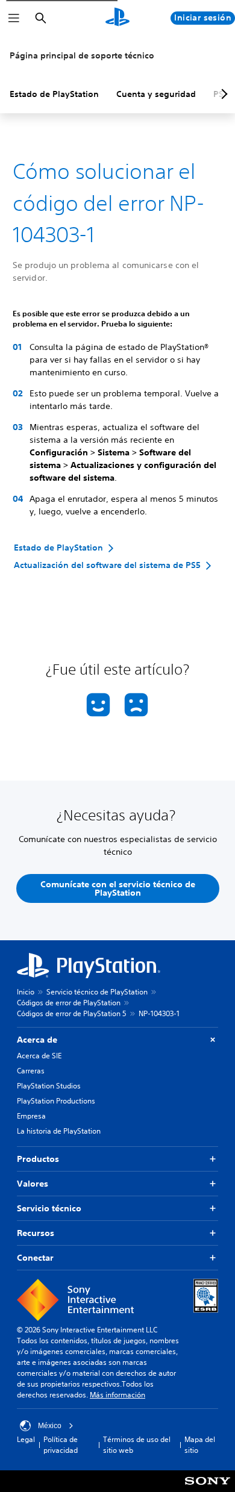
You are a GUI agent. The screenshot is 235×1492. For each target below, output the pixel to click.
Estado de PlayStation (54, 94)
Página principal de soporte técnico (82, 55)
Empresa (31, 1116)
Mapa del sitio (199, 1444)
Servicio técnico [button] (49, 1208)
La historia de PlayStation (59, 1131)
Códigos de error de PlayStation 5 (72, 1013)
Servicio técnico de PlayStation (97, 992)
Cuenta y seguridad (156, 94)
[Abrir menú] (14, 18)
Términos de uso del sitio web (137, 1444)
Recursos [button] (35, 1233)
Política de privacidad (60, 1444)
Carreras (31, 1071)
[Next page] (222, 94)
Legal (26, 1439)
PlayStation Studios (49, 1086)
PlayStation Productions (56, 1101)
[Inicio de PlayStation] (117, 18)
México (49, 1426)
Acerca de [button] (37, 1039)
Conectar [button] (35, 1257)
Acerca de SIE (39, 1055)
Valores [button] (32, 1183)
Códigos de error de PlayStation (69, 1002)
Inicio (25, 992)
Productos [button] (38, 1158)
